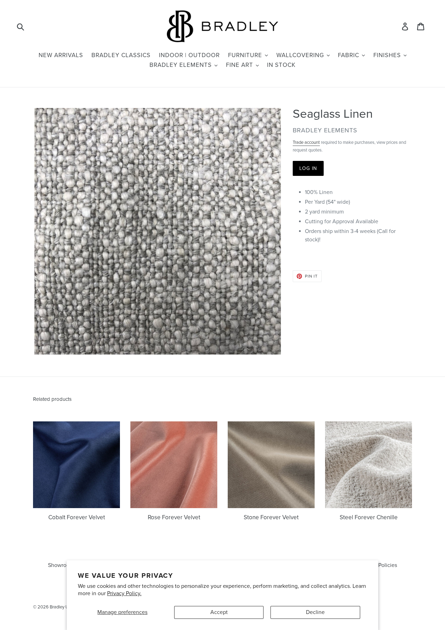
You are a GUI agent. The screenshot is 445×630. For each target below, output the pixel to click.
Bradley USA (62, 607)
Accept (219, 612)
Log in (308, 168)
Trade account (306, 142)
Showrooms (62, 565)
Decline (315, 612)
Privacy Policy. (124, 593)
